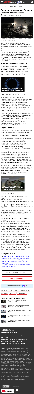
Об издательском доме (9, 333)
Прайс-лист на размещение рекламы (14, 339)
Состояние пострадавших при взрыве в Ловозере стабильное (17, 301)
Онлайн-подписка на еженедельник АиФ (15, 335)
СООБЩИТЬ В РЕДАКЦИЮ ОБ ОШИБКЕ (13, 344)
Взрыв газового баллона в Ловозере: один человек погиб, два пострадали (18, 306)
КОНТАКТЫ (4, 337)
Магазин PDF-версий (8, 341)
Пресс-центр (20, 341)
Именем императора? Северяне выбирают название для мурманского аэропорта (15, 261)
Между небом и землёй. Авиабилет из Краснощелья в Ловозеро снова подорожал (16, 257)
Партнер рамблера (15, 386)
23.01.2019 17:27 (5, 6)
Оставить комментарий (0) (17, 278)
